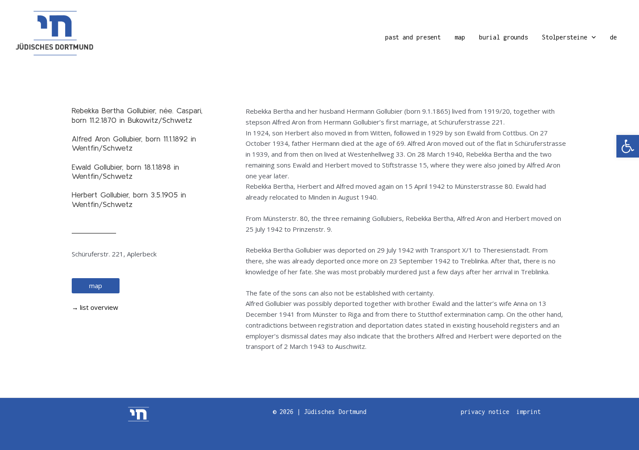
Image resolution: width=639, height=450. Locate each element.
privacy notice (485, 411)
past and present (413, 37)
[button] (627, 146)
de (613, 37)
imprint (528, 411)
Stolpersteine (564, 37)
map (460, 37)
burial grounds (503, 37)
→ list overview (95, 307)
